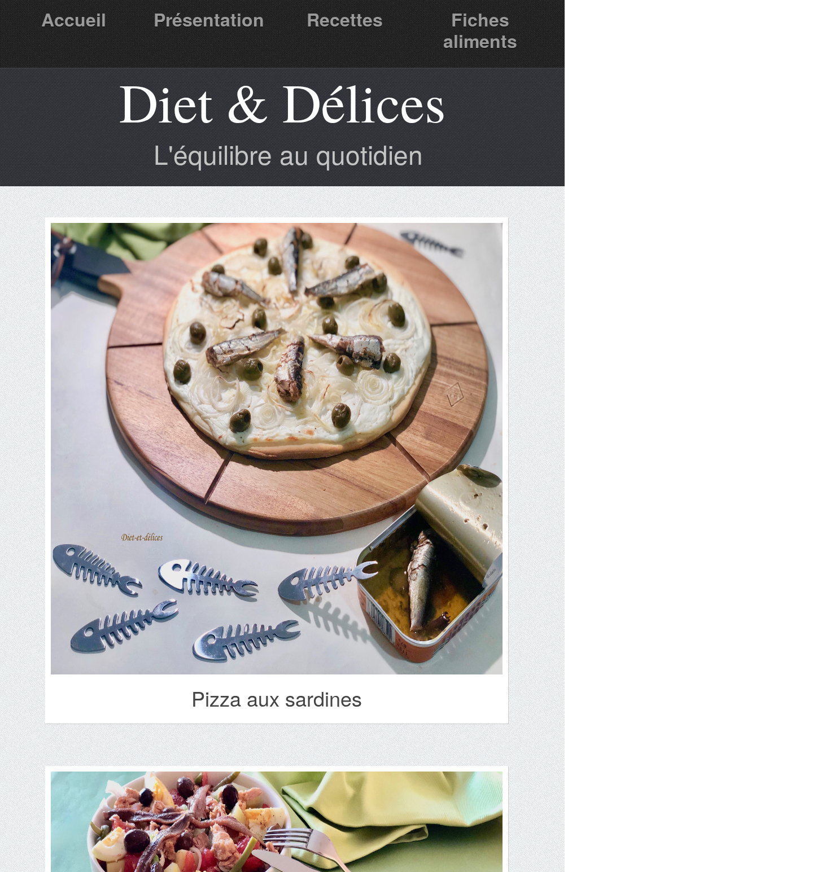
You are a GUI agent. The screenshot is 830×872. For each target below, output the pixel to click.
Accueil (73, 19)
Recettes (345, 19)
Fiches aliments (480, 30)
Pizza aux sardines (276, 697)
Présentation (209, 19)
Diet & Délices (282, 101)
